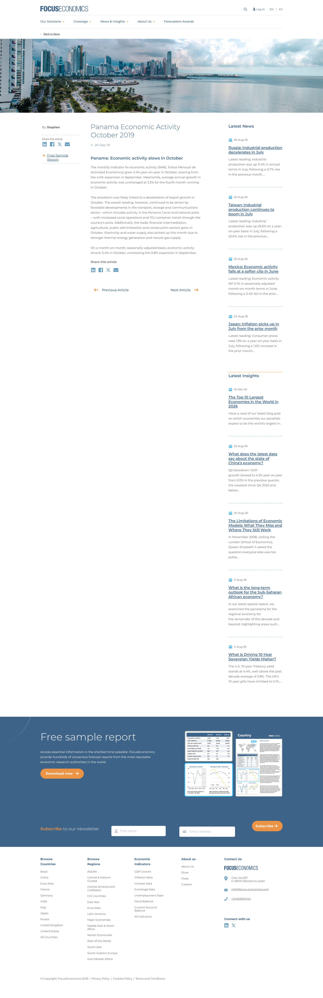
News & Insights (112, 21)
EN (272, 9)
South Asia (94, 947)
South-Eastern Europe (102, 953)
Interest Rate (143, 883)
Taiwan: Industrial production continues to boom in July (251, 209)
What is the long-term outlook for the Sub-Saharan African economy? (255, 592)
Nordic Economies (99, 935)
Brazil (43, 871)
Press (185, 878)
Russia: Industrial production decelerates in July (255, 150)
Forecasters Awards (179, 21)
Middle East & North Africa (100, 927)
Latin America (96, 914)
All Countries (49, 937)
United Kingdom (51, 925)
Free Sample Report (57, 157)
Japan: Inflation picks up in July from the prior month (253, 326)
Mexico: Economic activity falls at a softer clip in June (253, 269)
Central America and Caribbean (101, 888)
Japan (44, 913)
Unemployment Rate (148, 895)
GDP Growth (142, 871)
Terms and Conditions (150, 978)
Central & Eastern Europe (99, 879)
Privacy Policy (101, 978)
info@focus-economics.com (250, 889)
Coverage (81, 21)
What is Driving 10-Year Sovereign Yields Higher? (252, 656)
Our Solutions (50, 21)
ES (281, 9)
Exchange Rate (144, 889)
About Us (144, 21)
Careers (186, 884)
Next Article (180, 290)
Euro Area (46, 883)
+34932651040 (241, 898)
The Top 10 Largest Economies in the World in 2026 (253, 402)
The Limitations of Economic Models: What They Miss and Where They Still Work (255, 525)
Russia (44, 919)
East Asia (93, 902)
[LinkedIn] (226, 925)
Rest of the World (99, 941)
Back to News (52, 34)
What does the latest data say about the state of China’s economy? (252, 458)
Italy (43, 907)
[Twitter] (233, 925)
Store (185, 872)
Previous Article (115, 290)
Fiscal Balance (143, 901)
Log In (260, 9)
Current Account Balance (145, 909)
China (44, 877)
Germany (46, 895)
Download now (59, 773)
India (43, 901)
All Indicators (143, 916)
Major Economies (99, 919)
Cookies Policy (122, 978)
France (44, 889)
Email (183, 823)
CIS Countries (96, 896)
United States (49, 931)
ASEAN (92, 871)
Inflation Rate (143, 877)
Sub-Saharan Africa (100, 959)
